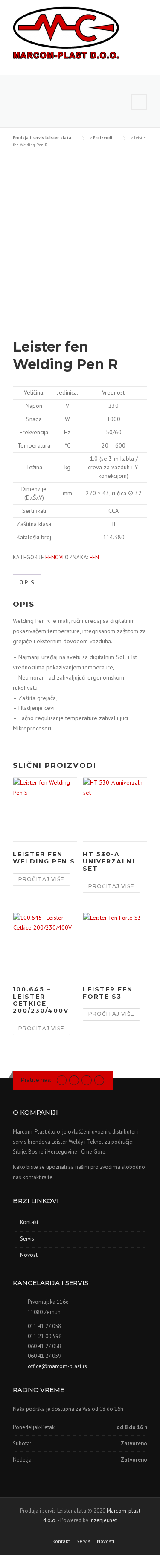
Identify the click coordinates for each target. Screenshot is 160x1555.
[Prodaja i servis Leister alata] (66, 34)
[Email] (99, 1080)
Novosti (29, 1255)
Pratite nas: (36, 1079)
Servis (27, 1238)
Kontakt (29, 1222)
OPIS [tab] (27, 582)
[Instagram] (74, 1080)
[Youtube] (86, 1080)
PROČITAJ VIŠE (41, 879)
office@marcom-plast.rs (57, 1366)
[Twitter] (62, 1080)
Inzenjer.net (103, 1520)
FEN (94, 557)
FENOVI (54, 557)
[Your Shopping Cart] (139, 102)
